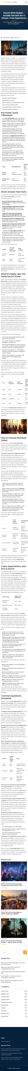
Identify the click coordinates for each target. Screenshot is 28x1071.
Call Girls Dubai (14, 996)
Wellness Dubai (14, 1013)
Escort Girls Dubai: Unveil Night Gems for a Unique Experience (12, 981)
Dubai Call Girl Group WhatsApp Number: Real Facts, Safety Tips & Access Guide (12, 884)
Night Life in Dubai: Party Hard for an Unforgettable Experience (10, 968)
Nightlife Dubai (14, 994)
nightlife (18, 58)
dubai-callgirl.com (6, 1041)
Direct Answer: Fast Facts (8, 100)
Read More (3, 887)
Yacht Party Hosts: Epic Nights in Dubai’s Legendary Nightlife (11, 913)
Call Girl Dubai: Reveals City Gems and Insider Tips (13, 972)
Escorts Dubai (14, 991)
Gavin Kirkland (6, 37)
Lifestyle (14, 1008)
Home (13, 20)
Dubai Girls (14, 1010)
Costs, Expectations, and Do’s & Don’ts (11, 107)
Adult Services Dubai (14, 1002)
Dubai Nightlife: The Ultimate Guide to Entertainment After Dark (11, 976)
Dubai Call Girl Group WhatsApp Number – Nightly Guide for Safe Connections (11, 941)
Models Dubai (14, 1016)
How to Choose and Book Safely (10, 105)
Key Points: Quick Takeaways (9, 98)
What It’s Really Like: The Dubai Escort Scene (13, 102)
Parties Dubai (14, 1005)
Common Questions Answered (10, 109)
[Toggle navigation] (25, 2)
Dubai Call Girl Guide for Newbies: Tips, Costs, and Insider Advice (13, 963)
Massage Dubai (14, 999)
